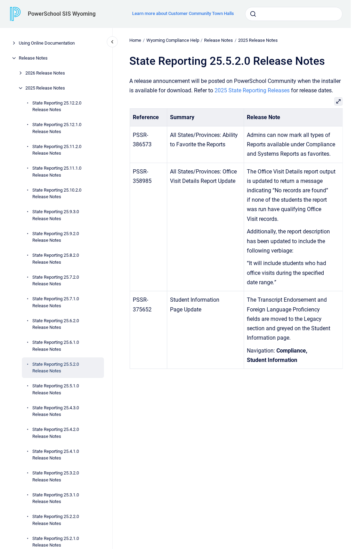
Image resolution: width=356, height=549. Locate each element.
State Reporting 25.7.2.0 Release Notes (55, 280)
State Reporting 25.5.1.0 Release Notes (55, 389)
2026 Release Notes (45, 73)
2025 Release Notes (45, 88)
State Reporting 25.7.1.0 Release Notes (55, 302)
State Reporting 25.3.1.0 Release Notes (55, 498)
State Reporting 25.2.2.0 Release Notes (55, 520)
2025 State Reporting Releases (252, 90)
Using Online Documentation (47, 43)
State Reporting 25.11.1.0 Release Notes (56, 171)
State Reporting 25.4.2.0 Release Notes (55, 433)
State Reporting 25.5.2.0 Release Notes (55, 368)
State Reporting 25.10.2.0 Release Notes (56, 193)
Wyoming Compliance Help (172, 40)
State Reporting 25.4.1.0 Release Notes (55, 455)
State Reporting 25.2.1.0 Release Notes (55, 542)
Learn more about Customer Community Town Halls (183, 13)
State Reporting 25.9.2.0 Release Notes (55, 237)
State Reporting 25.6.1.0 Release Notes (55, 346)
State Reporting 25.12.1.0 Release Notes (56, 128)
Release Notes (33, 58)
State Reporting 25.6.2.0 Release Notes (55, 324)
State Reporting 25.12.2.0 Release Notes (56, 106)
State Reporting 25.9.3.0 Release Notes (55, 215)
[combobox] (293, 14)
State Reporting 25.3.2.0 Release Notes (55, 476)
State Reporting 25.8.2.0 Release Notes (55, 259)
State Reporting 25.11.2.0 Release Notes (56, 150)
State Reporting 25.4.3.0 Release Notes (55, 411)
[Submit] (253, 14)
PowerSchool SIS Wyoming (62, 13)
